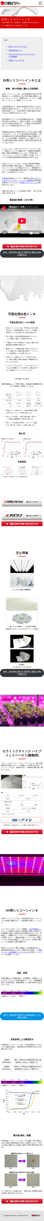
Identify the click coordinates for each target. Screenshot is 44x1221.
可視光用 (5, 178)
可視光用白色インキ (15, 50)
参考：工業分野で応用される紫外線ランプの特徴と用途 (22, 1016)
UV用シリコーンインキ (16, 60)
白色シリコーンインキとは (18, 46)
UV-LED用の (33, 929)
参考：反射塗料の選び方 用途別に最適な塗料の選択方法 (22, 253)
